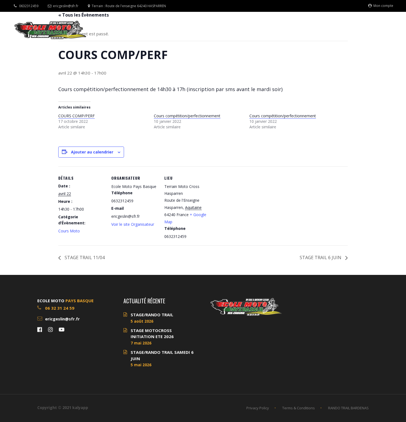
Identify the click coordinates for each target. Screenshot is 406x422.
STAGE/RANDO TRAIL (152, 314)
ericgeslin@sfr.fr (65, 6)
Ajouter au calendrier (92, 152)
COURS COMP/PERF (76, 115)
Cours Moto (69, 230)
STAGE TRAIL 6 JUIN (321, 257)
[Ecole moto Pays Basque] (50, 29)
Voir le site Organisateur (132, 224)
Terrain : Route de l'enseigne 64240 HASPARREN (129, 6)
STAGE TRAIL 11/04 (84, 257)
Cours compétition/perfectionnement (187, 115)
